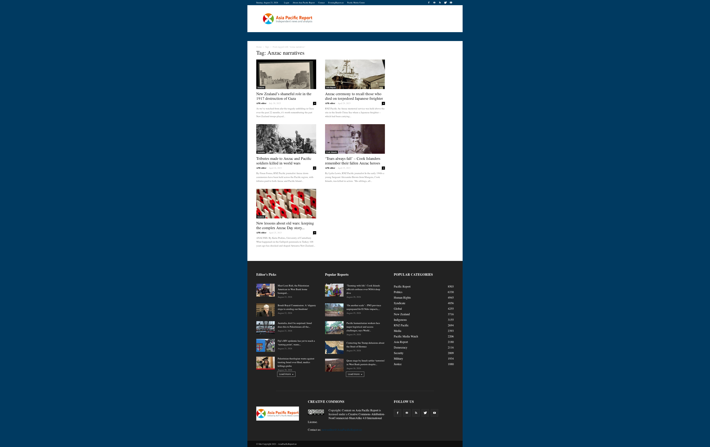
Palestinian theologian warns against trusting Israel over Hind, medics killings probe (296, 362)
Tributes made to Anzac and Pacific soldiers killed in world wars (283, 161)
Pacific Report (402, 286)
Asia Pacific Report (367, 410)
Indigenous (400, 320)
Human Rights (402, 297)
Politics (398, 292)
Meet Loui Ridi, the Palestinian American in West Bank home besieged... (293, 289)
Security (398, 353)
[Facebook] (429, 2)
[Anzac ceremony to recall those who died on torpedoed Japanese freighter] (355, 74)
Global (398, 308)
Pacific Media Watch (406, 336)
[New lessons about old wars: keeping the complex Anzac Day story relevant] (286, 203)
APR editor (261, 103)
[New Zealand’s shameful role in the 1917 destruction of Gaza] (286, 74)
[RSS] (440, 2)
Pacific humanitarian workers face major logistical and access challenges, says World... (363, 326)
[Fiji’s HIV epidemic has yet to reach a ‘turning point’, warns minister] (265, 345)
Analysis (260, 87)
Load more (285, 374)
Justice (398, 364)
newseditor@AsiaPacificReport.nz (342, 429)
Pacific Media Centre (356, 2)
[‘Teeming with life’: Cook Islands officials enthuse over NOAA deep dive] (334, 290)
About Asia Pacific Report (304, 2)
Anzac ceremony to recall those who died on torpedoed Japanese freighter (354, 96)
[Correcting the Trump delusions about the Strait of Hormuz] (334, 347)
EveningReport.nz (336, 2)
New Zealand (402, 314)
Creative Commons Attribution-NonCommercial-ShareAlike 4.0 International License (346, 418)
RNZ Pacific (401, 325)
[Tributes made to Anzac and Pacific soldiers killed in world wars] (286, 139)
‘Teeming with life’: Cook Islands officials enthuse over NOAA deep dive (363, 289)
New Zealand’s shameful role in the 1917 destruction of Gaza (283, 96)
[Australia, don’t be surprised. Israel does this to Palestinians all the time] (265, 327)
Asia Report (331, 87)
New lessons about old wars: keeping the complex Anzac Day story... (285, 225)
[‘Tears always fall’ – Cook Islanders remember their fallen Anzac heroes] (355, 139)
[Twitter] (445, 2)
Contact (321, 2)
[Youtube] (451, 2)
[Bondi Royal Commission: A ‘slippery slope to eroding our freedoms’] (265, 309)
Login (286, 2)
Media (397, 331)
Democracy (400, 347)
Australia (261, 152)
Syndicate (399, 303)
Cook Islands (331, 152)
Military (398, 358)
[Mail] (434, 2)
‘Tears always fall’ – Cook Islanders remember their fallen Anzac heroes (352, 161)
